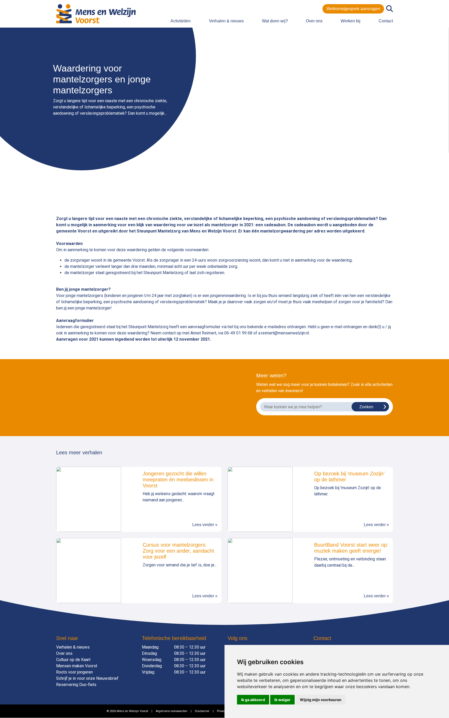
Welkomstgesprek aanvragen (353, 9)
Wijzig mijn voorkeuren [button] (320, 699)
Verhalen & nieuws (226, 21)
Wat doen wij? (275, 21)
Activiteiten (180, 21)
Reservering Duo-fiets (76, 684)
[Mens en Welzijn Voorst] (96, 13)
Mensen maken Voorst (76, 665)
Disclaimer (202, 711)
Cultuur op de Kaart (73, 659)
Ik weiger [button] (282, 699)
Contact (386, 21)
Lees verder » (204, 524)
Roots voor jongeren (74, 672)
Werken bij (350, 21)
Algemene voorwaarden (171, 711)
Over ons (314, 21)
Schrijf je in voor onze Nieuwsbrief (87, 678)
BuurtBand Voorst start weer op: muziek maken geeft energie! (351, 548)
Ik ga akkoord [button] (253, 699)
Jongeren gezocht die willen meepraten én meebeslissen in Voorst (178, 479)
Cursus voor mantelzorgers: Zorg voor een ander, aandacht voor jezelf (178, 551)
